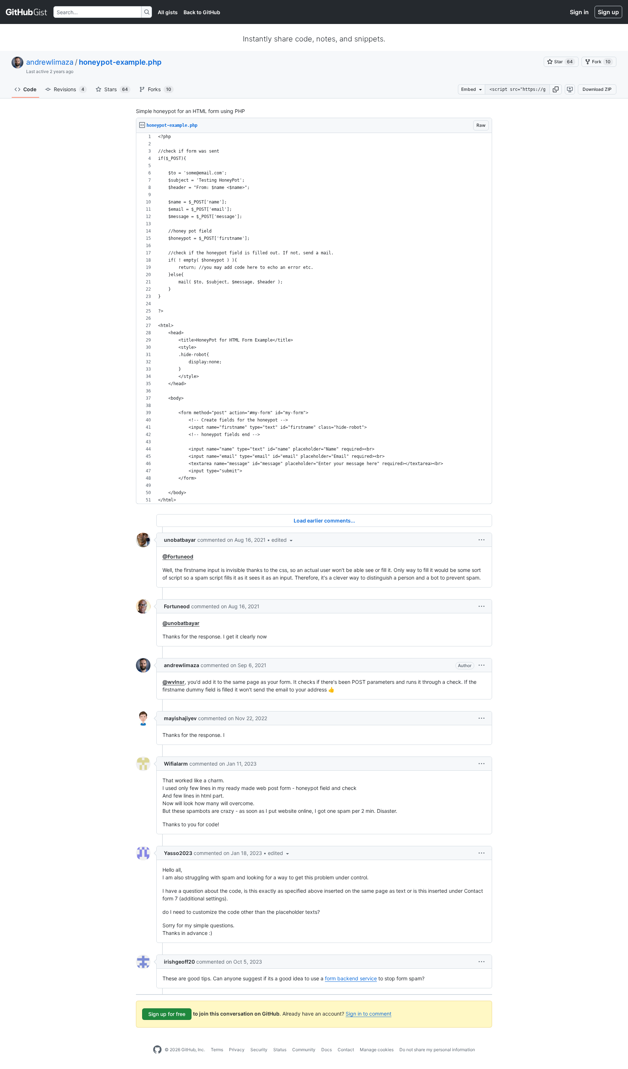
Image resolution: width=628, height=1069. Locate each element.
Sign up (608, 12)
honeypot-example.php (120, 62)
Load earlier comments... (324, 520)
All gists (168, 12)
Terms (217, 1049)
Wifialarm (176, 764)
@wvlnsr (173, 682)
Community (303, 1049)
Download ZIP (597, 89)
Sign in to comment (368, 1013)
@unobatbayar (181, 623)
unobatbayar (180, 540)
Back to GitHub (202, 12)
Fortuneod (177, 606)
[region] (314, 318)
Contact (346, 1049)
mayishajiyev (180, 718)
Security (258, 1049)
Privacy (237, 1049)
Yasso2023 (178, 853)
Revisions (69, 89)
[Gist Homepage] (27, 12)
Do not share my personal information (437, 1049)
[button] (556, 89)
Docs (326, 1049)
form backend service (351, 978)
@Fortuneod (177, 556)
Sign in (579, 12)
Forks (159, 89)
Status (279, 1049)
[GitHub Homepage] (157, 1049)
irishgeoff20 (179, 962)
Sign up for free (166, 1014)
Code (29, 89)
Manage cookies (377, 1049)
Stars (116, 89)
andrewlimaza (49, 62)
